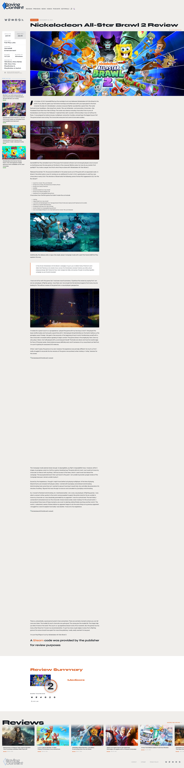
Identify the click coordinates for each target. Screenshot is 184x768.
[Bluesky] (166, 762)
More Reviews (173, 722)
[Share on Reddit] (50, 697)
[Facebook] (176, 762)
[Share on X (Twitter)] (41, 697)
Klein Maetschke (176, 30)
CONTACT (134, 762)
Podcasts (56, 9)
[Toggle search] (71, 9)
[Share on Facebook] (45, 697)
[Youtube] (173, 762)
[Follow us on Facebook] (16, 20)
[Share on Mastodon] (36, 697)
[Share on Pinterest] (54, 697)
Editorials (65, 9)
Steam (38, 640)
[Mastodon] (169, 762)
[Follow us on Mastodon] (9, 20)
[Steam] (179, 762)
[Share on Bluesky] (32, 697)
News (43, 9)
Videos (49, 9)
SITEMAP (143, 762)
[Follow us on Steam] (19, 20)
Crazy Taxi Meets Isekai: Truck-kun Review (155, 747)
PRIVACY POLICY (154, 762)
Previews (36, 9)
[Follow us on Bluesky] (6, 20)
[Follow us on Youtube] (13, 20)
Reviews (29, 9)
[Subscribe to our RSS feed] (22, 20)
